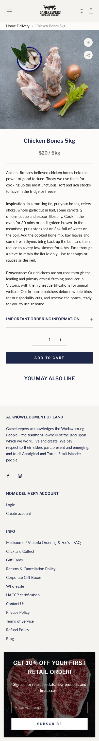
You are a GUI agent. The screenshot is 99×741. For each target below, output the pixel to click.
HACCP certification (23, 594)
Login (10, 504)
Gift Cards (14, 560)
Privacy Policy (18, 612)
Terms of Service (20, 621)
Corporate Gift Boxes (24, 577)
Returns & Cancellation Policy (31, 568)
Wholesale (15, 586)
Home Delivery (17, 26)
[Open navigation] (10, 11)
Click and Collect (20, 551)
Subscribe (49, 724)
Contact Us (15, 603)
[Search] (82, 11)
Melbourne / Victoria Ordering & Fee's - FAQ (43, 542)
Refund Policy (17, 629)
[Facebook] (8, 475)
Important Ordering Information (42, 319)
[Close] (89, 658)
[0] (91, 10)
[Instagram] (20, 475)
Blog (10, 638)
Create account (18, 513)
